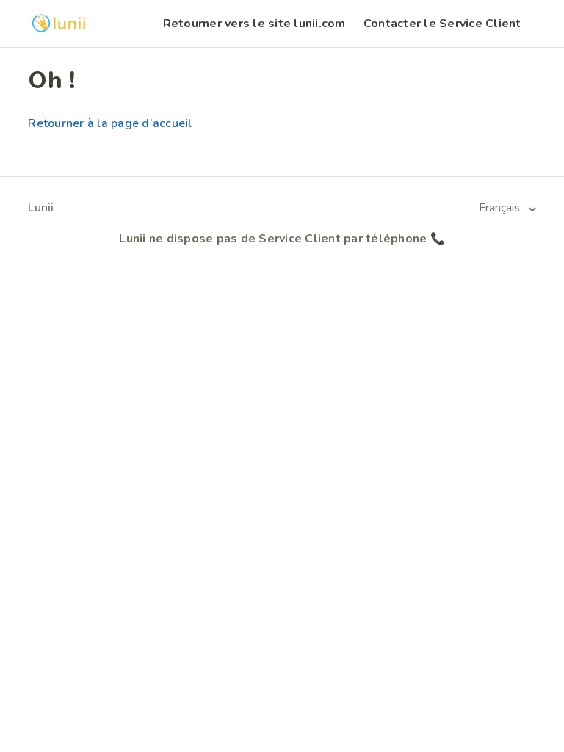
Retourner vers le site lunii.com (254, 23)
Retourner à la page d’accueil (110, 123)
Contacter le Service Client (442, 23)
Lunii (41, 208)
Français (501, 208)
